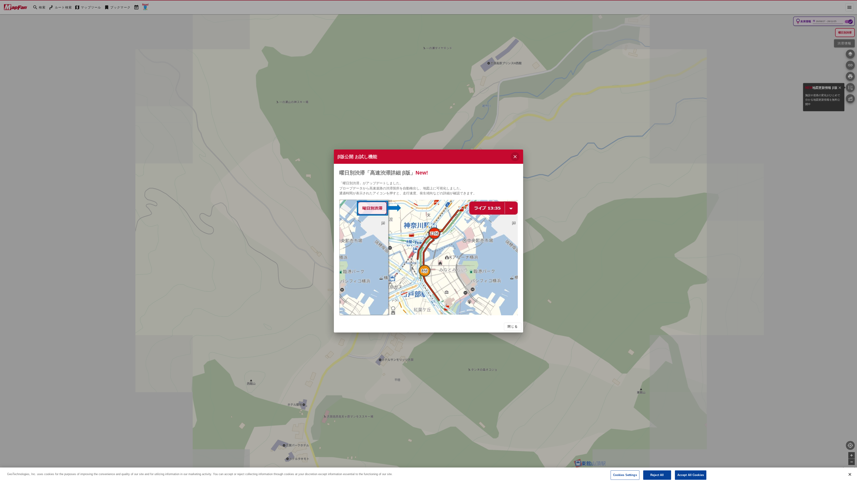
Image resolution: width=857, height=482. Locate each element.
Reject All (657, 475)
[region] (428, 474)
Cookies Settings (625, 475)
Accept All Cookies (690, 475)
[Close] (850, 474)
